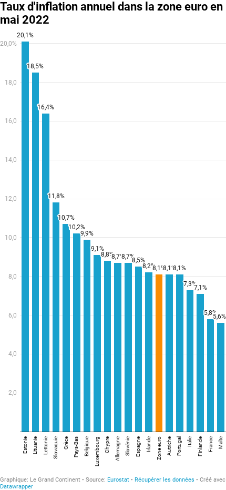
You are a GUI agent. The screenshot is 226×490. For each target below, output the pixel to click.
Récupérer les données (164, 479)
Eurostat (118, 479)
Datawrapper (16, 486)
